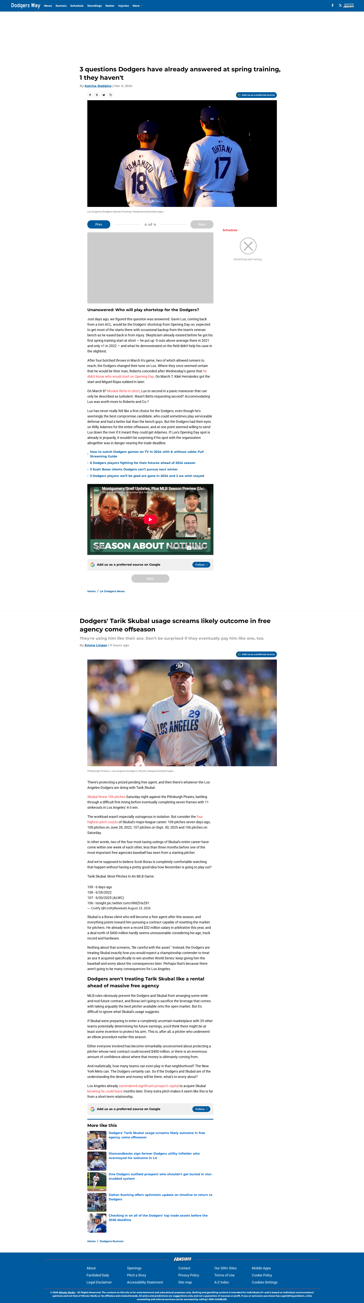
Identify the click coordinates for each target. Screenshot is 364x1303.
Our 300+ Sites (225, 1268)
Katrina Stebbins (98, 86)
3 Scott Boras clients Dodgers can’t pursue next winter (134, 469)
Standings (94, 5)
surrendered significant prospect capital (149, 1086)
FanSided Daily (98, 1275)
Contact (184, 1268)
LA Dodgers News (112, 591)
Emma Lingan (96, 645)
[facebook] (332, 5)
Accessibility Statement (145, 1282)
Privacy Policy (188, 1275)
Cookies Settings (264, 1282)
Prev (98, 224)
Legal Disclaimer (99, 1282)
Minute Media (67, 1292)
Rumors (61, 5)
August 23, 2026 (139, 908)
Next (202, 224)
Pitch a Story (136, 1275)
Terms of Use (224, 1275)
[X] (340, 5)
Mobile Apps (261, 1268)
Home (91, 591)
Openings (134, 1268)
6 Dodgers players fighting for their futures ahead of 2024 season (142, 463)
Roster (109, 5)
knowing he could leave (105, 1091)
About (91, 1268)
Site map (185, 1282)
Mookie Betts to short (123, 391)
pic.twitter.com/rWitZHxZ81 (128, 903)
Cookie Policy (262, 1275)
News (48, 5)
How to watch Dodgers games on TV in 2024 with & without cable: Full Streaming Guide (147, 454)
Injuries (123, 5)
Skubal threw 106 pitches (106, 797)
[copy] (110, 95)
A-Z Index (221, 1282)
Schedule (77, 5)
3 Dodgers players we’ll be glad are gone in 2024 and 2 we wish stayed (147, 476)
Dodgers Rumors (111, 1241)
